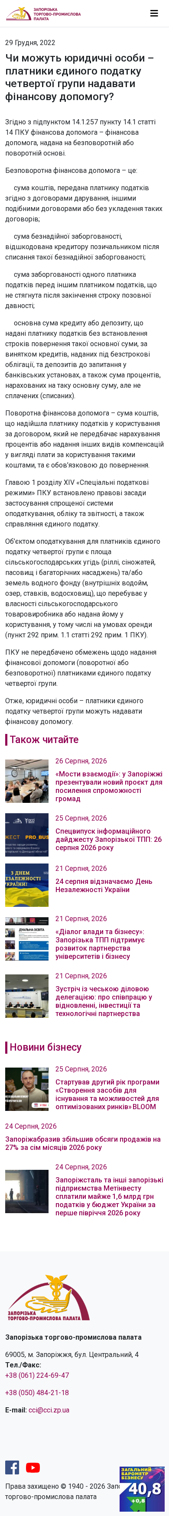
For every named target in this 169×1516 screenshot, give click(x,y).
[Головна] (47, 13)
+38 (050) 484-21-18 (37, 1393)
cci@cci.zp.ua (49, 1410)
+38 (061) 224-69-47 (37, 1375)
